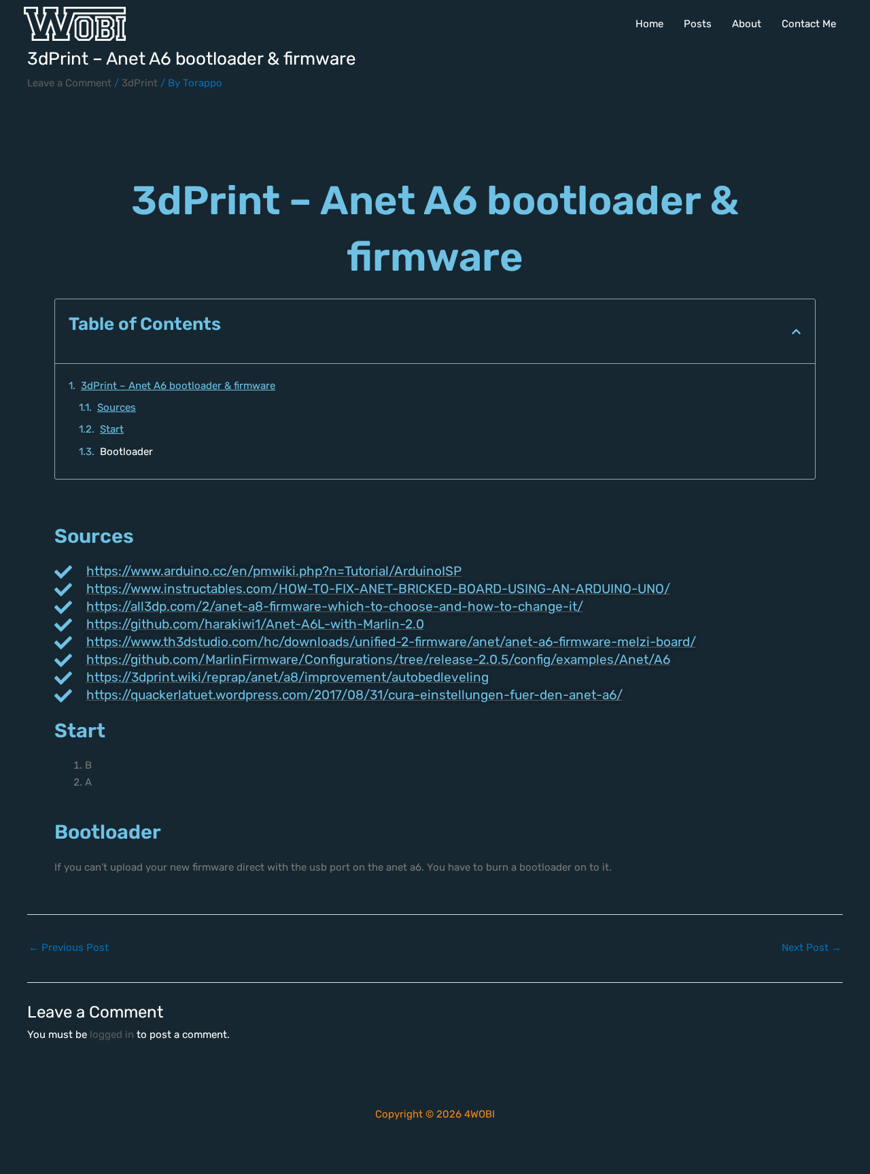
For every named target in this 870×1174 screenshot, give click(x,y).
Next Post (811, 947)
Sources (116, 407)
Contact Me (809, 24)
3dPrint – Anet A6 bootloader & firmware (178, 386)
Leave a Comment (69, 83)
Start (112, 429)
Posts (698, 24)
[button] (796, 331)
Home (649, 24)
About (746, 24)
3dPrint (140, 83)
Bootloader (126, 452)
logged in (112, 1034)
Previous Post (69, 947)
